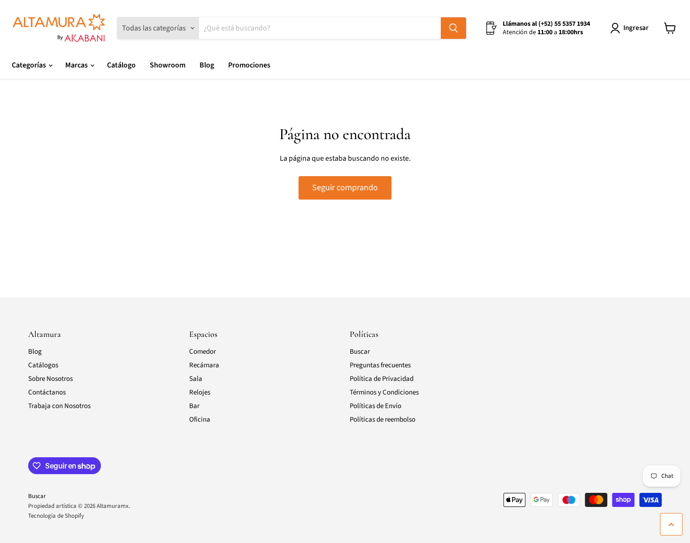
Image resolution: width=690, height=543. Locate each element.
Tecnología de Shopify (56, 516)
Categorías (29, 65)
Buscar (360, 352)
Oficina (199, 419)
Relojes (199, 392)
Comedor (202, 352)
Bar (194, 406)
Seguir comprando (345, 187)
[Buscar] (453, 28)
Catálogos (43, 365)
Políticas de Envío (375, 406)
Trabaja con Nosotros (59, 406)
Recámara (204, 365)
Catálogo (121, 65)
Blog (206, 65)
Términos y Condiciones (384, 392)
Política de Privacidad (382, 379)
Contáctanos (47, 392)
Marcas (77, 65)
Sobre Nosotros (50, 379)
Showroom (167, 65)
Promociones (249, 65)
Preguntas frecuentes (380, 365)
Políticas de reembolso (382, 419)
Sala (195, 379)
